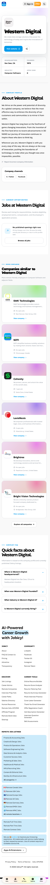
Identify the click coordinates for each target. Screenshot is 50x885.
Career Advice (7, 685)
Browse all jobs (24, 241)
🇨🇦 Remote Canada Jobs (13, 788)
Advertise (5, 662)
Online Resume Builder (33, 681)
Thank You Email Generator (34, 704)
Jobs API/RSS (37, 862)
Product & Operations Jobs (14, 745)
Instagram (28, 662)
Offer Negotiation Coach (33, 708)
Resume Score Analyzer (33, 685)
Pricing (4, 658)
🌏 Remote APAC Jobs (12, 810)
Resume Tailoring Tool (32, 689)
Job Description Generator (34, 712)
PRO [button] (38, 4)
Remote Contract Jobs (12, 830)
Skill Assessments (31, 721)
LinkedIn (27, 651)
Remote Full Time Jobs (13, 822)
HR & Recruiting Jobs (12, 768)
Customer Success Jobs (13, 757)
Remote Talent (29, 666)
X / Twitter (10, 177)
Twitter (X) (28, 658)
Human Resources (9, 704)
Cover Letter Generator (32, 701)
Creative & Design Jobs (12, 742)
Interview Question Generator (31, 716)
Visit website (12, 49)
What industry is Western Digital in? (20, 600)
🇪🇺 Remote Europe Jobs (13, 795)
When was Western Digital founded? (21, 591)
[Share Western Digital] (26, 49)
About (4, 651)
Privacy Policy (10, 862)
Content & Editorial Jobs (13, 772)
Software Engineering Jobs (14, 749)
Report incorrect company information (18, 162)
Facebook (21, 177)
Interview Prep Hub (9, 693)
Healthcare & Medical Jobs (14, 765)
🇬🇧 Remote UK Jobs (11, 799)
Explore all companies (24, 524)
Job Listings (6, 681)
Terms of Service (24, 862)
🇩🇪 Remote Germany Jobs (14, 803)
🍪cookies (13, 837)
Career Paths (6, 697)
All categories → (10, 780)
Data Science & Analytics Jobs (15, 753)
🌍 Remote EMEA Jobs (13, 807)
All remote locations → (13, 814)
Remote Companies (9, 689)
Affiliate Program (8, 712)
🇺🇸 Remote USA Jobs (12, 791)
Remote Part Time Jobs (13, 826)
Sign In (30, 4)
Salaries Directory (8, 701)
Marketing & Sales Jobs (13, 761)
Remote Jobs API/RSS (10, 708)
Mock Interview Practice (33, 697)
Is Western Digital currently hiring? (20, 608)
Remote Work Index (9, 716)
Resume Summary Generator (35, 693)
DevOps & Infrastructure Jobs (15, 776)
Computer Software (13, 73)
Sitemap (5, 720)
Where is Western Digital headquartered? (15, 573)
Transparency (7, 666)
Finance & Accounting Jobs (14, 738)
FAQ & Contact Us (9, 655)
